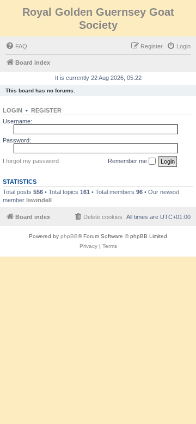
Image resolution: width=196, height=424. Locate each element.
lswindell (39, 200)
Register (46, 110)
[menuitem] (16, 46)
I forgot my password (31, 161)
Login (12, 110)
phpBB (69, 236)
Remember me (128, 161)
